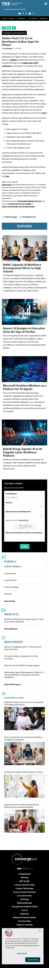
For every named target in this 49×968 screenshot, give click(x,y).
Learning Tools (10, 580)
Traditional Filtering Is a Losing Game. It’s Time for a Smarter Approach (24, 620)
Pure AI (24, 910)
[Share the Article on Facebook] (4, 28)
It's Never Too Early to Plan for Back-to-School (23, 772)
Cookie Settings (22, 953)
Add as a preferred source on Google (14, 9)
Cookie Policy (10, 948)
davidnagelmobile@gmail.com (30, 201)
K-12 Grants (32, 18)
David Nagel (8, 48)
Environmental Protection (24, 892)
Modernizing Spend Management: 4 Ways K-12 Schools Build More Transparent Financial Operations (24, 674)
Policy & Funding (11, 587)
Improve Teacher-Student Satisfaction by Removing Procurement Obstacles (21, 805)
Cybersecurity (10, 573)
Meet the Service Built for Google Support (22, 665)
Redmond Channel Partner (24, 917)
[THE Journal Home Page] (12, 4)
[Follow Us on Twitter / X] (26, 14)
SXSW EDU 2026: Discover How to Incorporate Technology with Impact (23, 703)
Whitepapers (13, 642)
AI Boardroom (24, 874)
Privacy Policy (23, 520)
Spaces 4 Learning (24, 924)
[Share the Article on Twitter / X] (13, 28)
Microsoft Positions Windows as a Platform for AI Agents (24, 387)
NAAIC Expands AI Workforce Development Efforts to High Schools (22, 268)
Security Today (24, 921)
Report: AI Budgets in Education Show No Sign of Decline (24, 330)
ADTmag (24, 877)
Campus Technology (24, 888)
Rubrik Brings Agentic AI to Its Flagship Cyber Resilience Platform (22, 452)
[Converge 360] (24, 859)
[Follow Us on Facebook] (23, 13)
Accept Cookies (33, 960)
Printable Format (29, 217)
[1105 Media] (24, 868)
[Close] (39, 930)
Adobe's (14, 59)
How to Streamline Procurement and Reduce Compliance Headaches (23, 738)
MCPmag (24, 899)
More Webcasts (11, 628)
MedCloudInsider (24, 903)
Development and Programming (14, 33)
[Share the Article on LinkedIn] (8, 28)
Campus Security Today (24, 884)
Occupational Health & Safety (24, 906)
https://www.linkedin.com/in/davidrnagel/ (18, 206)
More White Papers (12, 684)
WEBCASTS (11, 614)
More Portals (9, 601)
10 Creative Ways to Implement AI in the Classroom (21, 657)
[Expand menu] (46, 4)
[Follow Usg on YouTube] (30, 13)
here (44, 113)
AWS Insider (24, 881)
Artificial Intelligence (13, 566)
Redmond (24, 913)
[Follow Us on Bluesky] (19, 13)
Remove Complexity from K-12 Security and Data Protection (22, 648)
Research (43, 18)
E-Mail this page (11, 217)
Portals (10, 561)
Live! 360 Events (24, 895)
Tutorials (21, 18)
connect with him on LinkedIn (19, 204)
